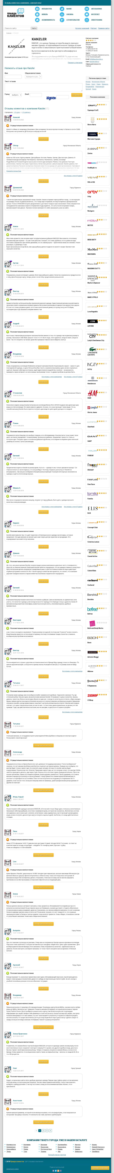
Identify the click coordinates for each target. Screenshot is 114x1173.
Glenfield (97, 424)
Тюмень (43, 1151)
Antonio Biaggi (97, 654)
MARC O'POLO (97, 294)
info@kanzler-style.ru (96, 59)
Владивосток (11, 1144)
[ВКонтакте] (53, 1171)
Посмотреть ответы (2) (43, 745)
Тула (25, 1151)
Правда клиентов (17, 1161)
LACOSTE (97, 352)
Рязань (60, 1149)
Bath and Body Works (97, 625)
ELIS (97, 510)
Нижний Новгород (98, 1147)
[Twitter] (56, 1171)
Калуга (26, 1147)
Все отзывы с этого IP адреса (73, 176)
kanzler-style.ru (94, 61)
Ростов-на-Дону (46, 1149)
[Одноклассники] (58, 1171)
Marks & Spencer (97, 280)
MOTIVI (97, 222)
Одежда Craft (97, 107)
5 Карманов (97, 683)
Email (26, 94)
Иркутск (77, 1144)
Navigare (97, 208)
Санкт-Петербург (97, 1149)
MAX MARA (97, 251)
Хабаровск (78, 1151)
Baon (97, 640)
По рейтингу (26, 112)
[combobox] (33, 77)
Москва (77, 1147)
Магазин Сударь (97, 136)
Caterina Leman (97, 539)
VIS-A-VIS (97, 179)
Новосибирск (11, 1149)
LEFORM (97, 323)
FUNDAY (97, 453)
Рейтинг (94, 28)
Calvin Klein (97, 568)
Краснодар (44, 1147)
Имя (6, 73)
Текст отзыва (10, 81)
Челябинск (95, 1151)
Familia (97, 496)
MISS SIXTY (97, 237)
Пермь (26, 1149)
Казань (94, 1144)
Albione (97, 668)
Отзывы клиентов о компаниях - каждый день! (23, 3)
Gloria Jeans (97, 409)
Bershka (97, 597)
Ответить (43, 139)
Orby (97, 194)
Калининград (11, 1147)
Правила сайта (103, 28)
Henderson (97, 381)
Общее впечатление (33, 73)
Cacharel (97, 582)
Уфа (59, 1151)
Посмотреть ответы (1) (43, 790)
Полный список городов (57, 1155)
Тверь (9, 1151)
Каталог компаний (82, 28)
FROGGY (97, 467)
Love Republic (97, 309)
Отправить (77, 95)
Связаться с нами (12, 1169)
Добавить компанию (100, 1168)
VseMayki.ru (97, 165)
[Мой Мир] (61, 1171)
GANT (97, 438)
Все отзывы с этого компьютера (52, 377)
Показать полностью (13, 171)
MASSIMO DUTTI (97, 266)
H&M (97, 395)
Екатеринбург (62, 1144)
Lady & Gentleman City (97, 338)
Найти (34, 28)
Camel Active (97, 553)
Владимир (27, 1144)
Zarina (97, 150)
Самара (77, 1149)
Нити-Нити (97, 122)
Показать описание (75, 63)
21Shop (97, 697)
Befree (97, 611)
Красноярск (62, 1147)
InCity (97, 366)
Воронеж (44, 1144)
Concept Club (97, 525)
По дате (17, 112)
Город (5, 94)
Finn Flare (97, 481)
